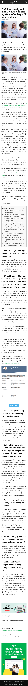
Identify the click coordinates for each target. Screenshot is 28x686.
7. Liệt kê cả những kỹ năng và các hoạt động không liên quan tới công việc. (14, 244)
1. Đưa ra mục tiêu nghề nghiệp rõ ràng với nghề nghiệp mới (14, 211)
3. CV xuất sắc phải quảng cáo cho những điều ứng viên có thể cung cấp (13, 223)
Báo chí (10, 681)
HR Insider (22, 681)
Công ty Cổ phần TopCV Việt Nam (17, 684)
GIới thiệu (6, 681)
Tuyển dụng (16, 681)
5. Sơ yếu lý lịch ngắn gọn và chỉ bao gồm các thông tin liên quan (13, 234)
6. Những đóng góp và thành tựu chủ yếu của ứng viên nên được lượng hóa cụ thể (14, 239)
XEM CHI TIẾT (14, 405)
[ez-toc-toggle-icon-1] (23, 208)
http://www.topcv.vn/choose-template (11, 630)
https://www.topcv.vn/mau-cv (13, 363)
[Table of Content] (24, 208)
